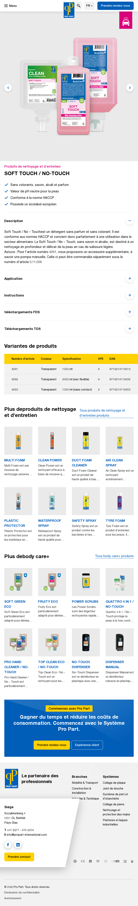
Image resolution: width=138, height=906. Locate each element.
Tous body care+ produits (114, 556)
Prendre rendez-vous (115, 5)
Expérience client (87, 745)
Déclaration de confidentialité (22, 892)
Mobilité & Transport (85, 782)
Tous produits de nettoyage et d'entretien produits (102, 412)
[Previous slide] (8, 88)
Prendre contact (19, 857)
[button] (78, 6)
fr (88, 5)
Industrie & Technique (85, 798)
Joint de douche (113, 788)
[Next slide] (130, 88)
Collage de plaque (114, 782)
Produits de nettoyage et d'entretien (32, 166)
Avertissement (12, 898)
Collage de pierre (113, 804)
